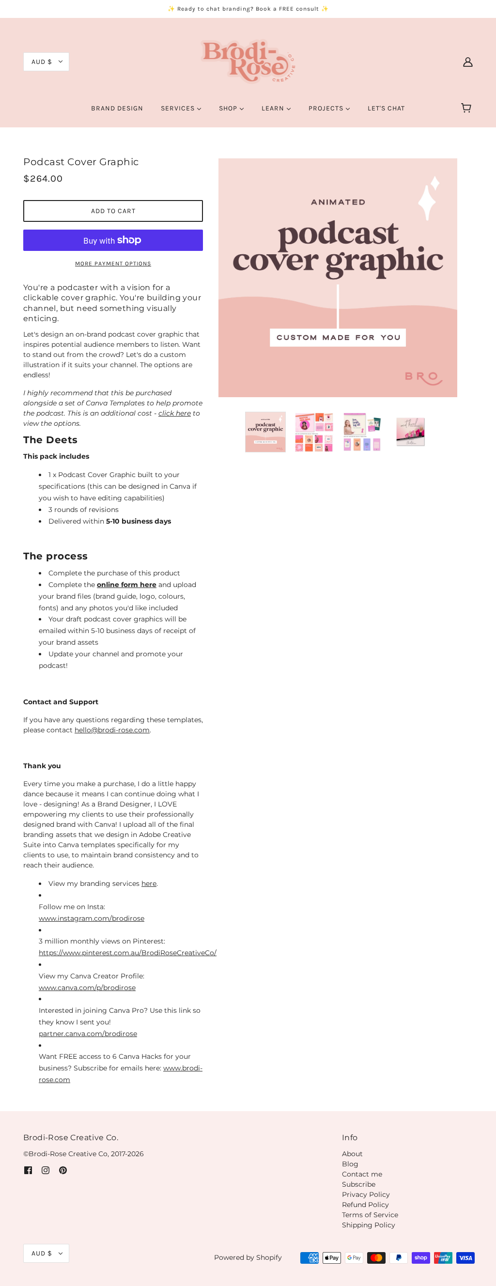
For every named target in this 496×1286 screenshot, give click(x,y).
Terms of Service (370, 1214)
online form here (126, 584)
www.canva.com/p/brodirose (87, 987)
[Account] (468, 61)
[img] (28, 1170)
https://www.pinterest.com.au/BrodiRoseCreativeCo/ (128, 952)
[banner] (248, 61)
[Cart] (467, 108)
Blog (350, 1164)
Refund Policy (365, 1204)
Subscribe (358, 1184)
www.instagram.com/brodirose (91, 918)
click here (174, 413)
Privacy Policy (366, 1194)
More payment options (113, 263)
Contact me (362, 1174)
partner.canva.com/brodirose (88, 1033)
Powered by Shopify (248, 1257)
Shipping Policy (368, 1225)
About (352, 1153)
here (148, 883)
